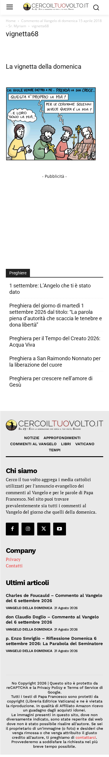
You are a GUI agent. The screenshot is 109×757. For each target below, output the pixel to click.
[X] (43, 529)
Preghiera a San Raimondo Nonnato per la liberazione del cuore (55, 361)
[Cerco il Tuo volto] (56, 6)
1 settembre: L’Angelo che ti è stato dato (50, 288)
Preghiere (17, 273)
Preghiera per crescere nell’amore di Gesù (50, 381)
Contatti (14, 565)
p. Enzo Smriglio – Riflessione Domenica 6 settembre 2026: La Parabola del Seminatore (54, 641)
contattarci (86, 737)
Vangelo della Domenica (29, 608)
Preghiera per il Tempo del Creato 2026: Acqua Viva (54, 341)
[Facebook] (12, 529)
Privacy (13, 559)
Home (11, 20)
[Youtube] (59, 529)
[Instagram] (28, 529)
